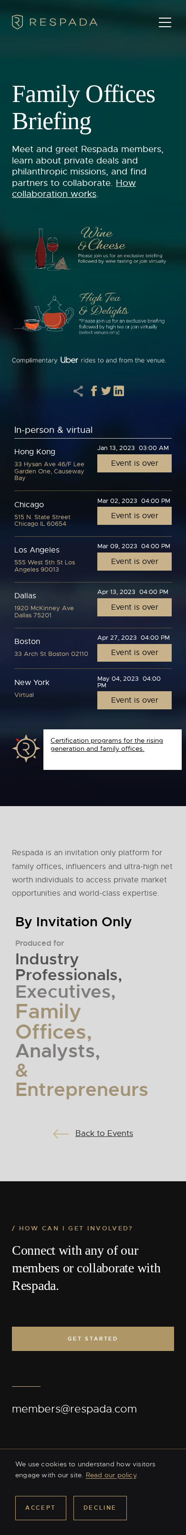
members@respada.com (74, 1409)
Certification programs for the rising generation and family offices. (107, 744)
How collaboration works (74, 188)
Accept (40, 1508)
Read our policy (111, 1475)
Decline (100, 1508)
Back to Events (104, 1133)
